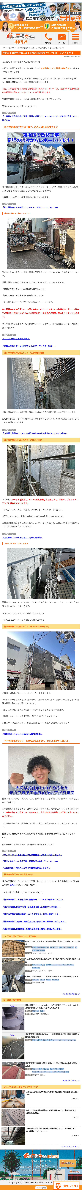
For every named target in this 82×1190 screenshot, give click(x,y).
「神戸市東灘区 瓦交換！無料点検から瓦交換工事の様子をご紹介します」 (34, 921)
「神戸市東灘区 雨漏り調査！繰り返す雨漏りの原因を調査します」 (31, 914)
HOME (4, 48)
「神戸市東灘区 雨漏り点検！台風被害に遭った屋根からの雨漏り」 (31, 907)
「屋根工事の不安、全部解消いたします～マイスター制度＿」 (29, 346)
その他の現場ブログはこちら (71, 1146)
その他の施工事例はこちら (72, 994)
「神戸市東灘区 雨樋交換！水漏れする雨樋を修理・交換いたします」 (32, 929)
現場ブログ (12, 48)
